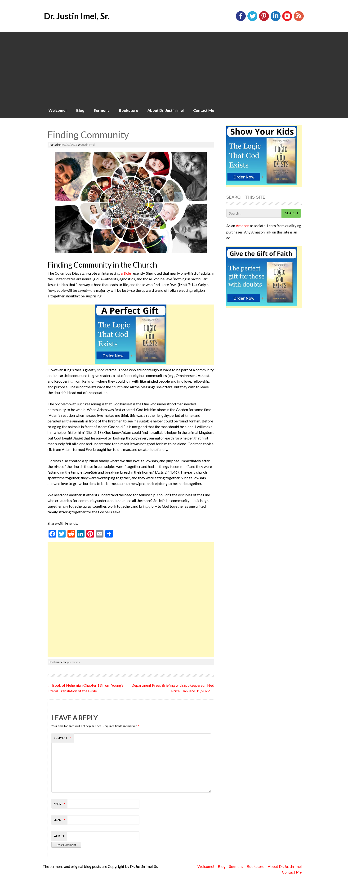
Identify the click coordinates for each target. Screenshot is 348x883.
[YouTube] (287, 20)
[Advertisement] (174, 67)
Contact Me (203, 110)
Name (59, 803)
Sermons (101, 110)
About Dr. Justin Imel (165, 110)
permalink (73, 662)
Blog (80, 110)
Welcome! (58, 110)
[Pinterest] (264, 20)
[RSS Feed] (298, 20)
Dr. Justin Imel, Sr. (76, 16)
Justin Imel (88, 144)
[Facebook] (240, 20)
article (125, 273)
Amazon (242, 225)
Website (59, 835)
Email (59, 819)
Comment (62, 737)
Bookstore (128, 110)
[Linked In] (275, 20)
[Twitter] (252, 20)
